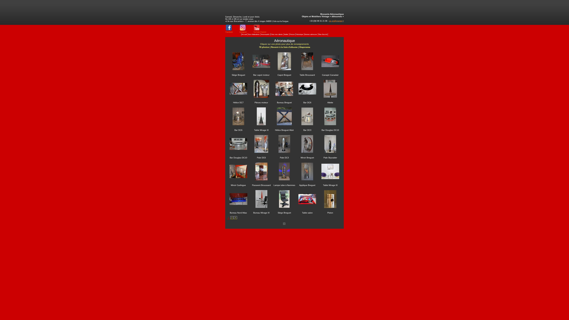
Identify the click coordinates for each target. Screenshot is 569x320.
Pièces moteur (261, 102)
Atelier (286, 34)
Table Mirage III (261, 130)
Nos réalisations (254, 34)
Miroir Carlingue (238, 185)
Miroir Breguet (307, 157)
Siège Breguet (238, 75)
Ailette (330, 102)
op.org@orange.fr (336, 21)
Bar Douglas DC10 (330, 130)
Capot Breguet (284, 75)
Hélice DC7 (238, 102)
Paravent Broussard (261, 185)
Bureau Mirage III (261, 213)
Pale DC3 (284, 157)
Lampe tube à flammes (284, 185)
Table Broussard (307, 75)
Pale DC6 (261, 157)
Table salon (307, 213)
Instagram (243, 32)
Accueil (244, 34)
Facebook (229, 32)
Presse (292, 34)
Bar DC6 (307, 102)
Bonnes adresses (311, 34)
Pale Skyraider (330, 157)
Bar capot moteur (261, 75)
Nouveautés (265, 34)
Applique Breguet (307, 185)
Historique (300, 34)
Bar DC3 (307, 130)
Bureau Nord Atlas (238, 213)
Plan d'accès (322, 34)
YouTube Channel (259, 32)
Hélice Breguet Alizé (284, 130)
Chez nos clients (277, 34)
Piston (330, 213)
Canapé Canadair (330, 75)
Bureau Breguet (284, 102)
